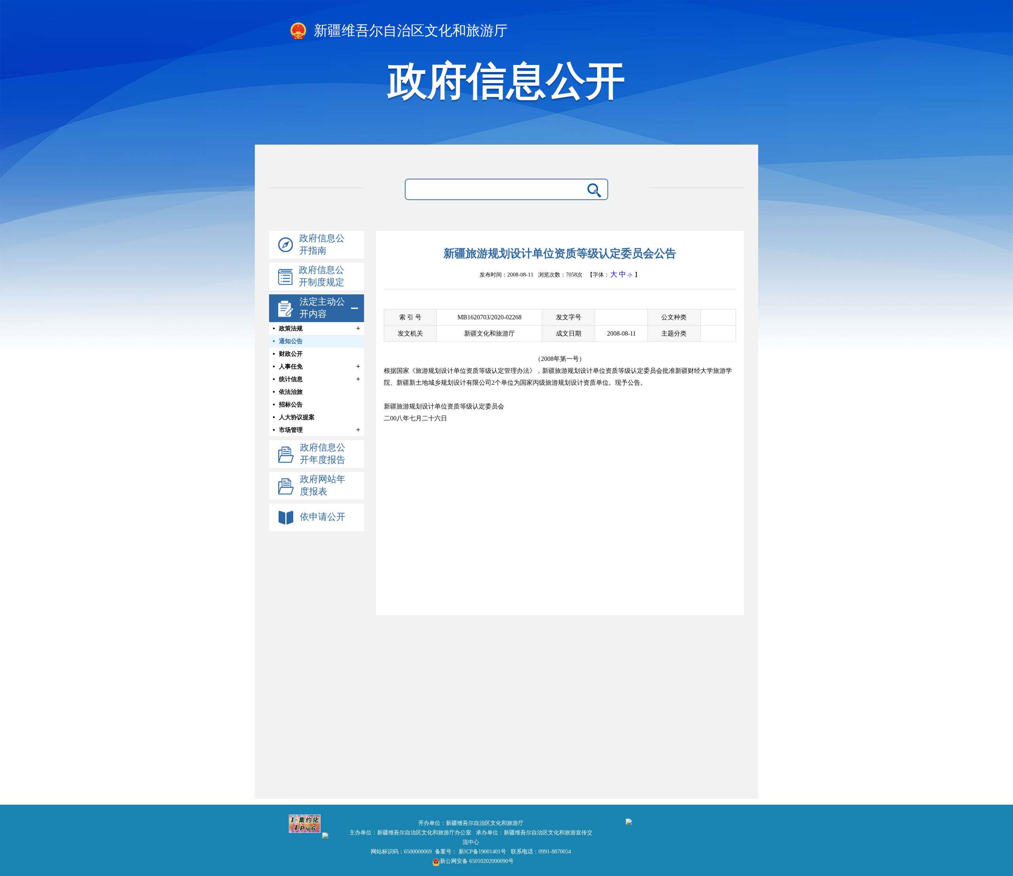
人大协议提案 (297, 417)
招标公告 (291, 404)
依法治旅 (291, 392)
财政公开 (291, 354)
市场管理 (291, 430)
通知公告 (291, 341)
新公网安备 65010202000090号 (477, 861)
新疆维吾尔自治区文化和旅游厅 (409, 30)
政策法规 (291, 328)
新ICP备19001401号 (482, 852)
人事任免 (291, 366)
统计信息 (291, 379)
